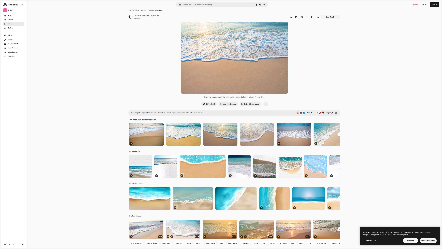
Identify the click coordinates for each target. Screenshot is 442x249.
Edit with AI (210, 104)
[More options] (307, 17)
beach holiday (321, 243)
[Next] (339, 134)
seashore (199, 243)
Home (130, 10)
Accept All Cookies (428, 241)
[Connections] (5, 244)
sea (264, 243)
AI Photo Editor (260, 97)
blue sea (272, 243)
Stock (137, 10)
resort (310, 243)
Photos (143, 10)
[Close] (336, 113)
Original (195, 26)
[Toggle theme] (13, 244)
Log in (424, 5)
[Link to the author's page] (130, 17)
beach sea (179, 243)
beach (222, 243)
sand (292, 243)
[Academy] (9, 244)
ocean (301, 243)
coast (189, 243)
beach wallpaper (136, 243)
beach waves (232, 243)
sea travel (283, 243)
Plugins (328, 113)
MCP (308, 113)
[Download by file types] (338, 17)
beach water (166, 243)
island (256, 243)
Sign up (434, 5)
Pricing (415, 5)
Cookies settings (369, 240)
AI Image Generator (232, 97)
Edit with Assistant (251, 104)
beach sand (245, 243)
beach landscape (152, 243)
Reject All (410, 241)
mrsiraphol (137, 18)
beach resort (210, 243)
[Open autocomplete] (179, 5)
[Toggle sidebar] (22, 4)
